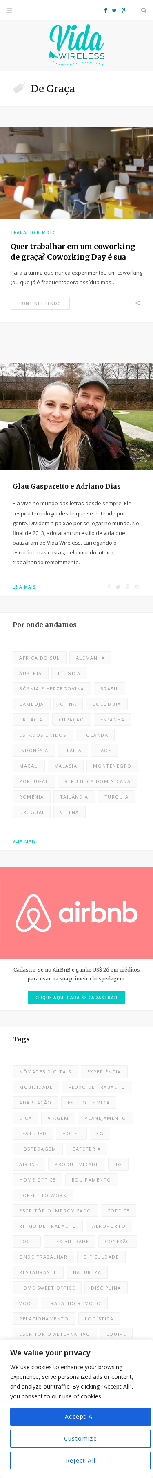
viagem (58, 1118)
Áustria (30, 673)
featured (33, 1133)
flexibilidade (69, 1241)
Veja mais (24, 841)
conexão (118, 1241)
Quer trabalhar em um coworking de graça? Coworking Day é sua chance (73, 257)
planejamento (105, 1118)
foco (26, 1241)
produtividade (77, 1164)
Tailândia (74, 797)
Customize (81, 1438)
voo (25, 1303)
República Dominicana (97, 781)
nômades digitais (45, 1072)
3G (100, 1133)
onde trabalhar (43, 1257)
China (68, 704)
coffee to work (43, 1195)
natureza (87, 1272)
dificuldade (101, 1257)
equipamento (91, 1180)
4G (118, 1164)
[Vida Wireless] (77, 45)
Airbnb (29, 1164)
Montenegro (112, 766)
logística (99, 1319)
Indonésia (34, 750)
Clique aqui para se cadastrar (76, 997)
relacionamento (44, 1319)
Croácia (31, 719)
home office (37, 1180)
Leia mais (24, 587)
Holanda (95, 735)
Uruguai (31, 812)
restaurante (38, 1272)
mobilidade (36, 1087)
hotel (71, 1133)
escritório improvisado (55, 1211)
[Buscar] (143, 10)
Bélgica (69, 673)
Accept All (80, 1416)
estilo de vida (89, 1102)
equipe (116, 1334)
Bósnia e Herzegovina (51, 689)
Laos (104, 750)
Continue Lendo (40, 303)
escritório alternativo (55, 1334)
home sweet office (47, 1288)
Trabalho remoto (33, 232)
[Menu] (9, 10)
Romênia (31, 797)
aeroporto (109, 1226)
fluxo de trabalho (97, 1087)
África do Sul (39, 658)
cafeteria (86, 1149)
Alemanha (90, 658)
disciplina (106, 1288)
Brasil (109, 689)
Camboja (31, 704)
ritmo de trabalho (47, 1226)
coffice (118, 1211)
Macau (28, 766)
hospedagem (37, 1149)
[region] (76, 1408)
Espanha (112, 719)
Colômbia (106, 704)
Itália (73, 750)
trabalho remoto (74, 1303)
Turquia (116, 797)
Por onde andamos (45, 625)
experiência (104, 1072)
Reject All (81, 1460)
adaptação (35, 1102)
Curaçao (71, 719)
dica (25, 1118)
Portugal (34, 781)
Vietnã (69, 812)
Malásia (66, 766)
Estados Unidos (43, 735)
